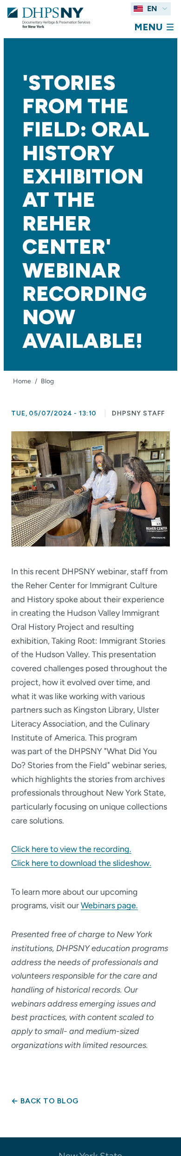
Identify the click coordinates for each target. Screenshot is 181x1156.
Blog (47, 381)
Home (22, 381)
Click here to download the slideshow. (81, 863)
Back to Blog (45, 1100)
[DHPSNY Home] (48, 17)
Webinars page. (109, 905)
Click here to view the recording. (71, 849)
